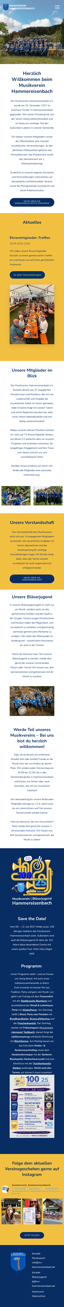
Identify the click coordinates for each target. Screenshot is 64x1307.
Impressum (38, 1291)
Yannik (27, 667)
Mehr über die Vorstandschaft (32, 578)
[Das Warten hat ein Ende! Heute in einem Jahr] (32, 1211)
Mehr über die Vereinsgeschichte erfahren (32, 202)
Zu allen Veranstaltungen (27, 275)
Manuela (30, 830)
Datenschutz (38, 1296)
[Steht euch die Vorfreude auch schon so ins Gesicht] (11, 1211)
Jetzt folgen (32, 1235)
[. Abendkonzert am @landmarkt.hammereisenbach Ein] (53, 1211)
